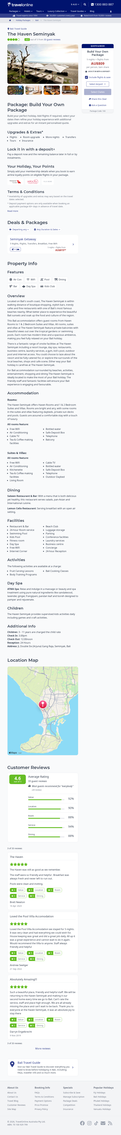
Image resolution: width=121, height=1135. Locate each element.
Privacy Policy (41, 1109)
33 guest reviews (52, 39)
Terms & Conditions (44, 1096)
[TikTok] (96, 1123)
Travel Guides (77, 11)
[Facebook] (82, 1123)
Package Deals (70, 1100)
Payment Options (43, 1100)
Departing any (20, 229)
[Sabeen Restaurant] (52, 90)
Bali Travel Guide (18, 28)
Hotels (27, 11)
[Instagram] (89, 1123)
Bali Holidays (100, 1096)
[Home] (20, 4)
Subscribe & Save (71, 1092)
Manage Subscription (73, 1096)
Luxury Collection (56, 11)
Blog (92, 11)
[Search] (84, 4)
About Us (11, 1092)
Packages (13, 11)
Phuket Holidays (101, 1100)
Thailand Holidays (102, 1105)
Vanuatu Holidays (102, 1109)
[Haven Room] (34, 90)
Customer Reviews (16, 1105)
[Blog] (110, 1123)
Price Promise (41, 1105)
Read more (12, 211)
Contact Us (12, 1096)
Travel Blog (12, 1100)
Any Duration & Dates (47, 229)
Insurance (68, 1109)
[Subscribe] (103, 1123)
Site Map (11, 1109)
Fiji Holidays (99, 1092)
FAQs (37, 1092)
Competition (69, 1105)
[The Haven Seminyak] (15, 90)
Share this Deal (99, 99)
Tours (39, 11)
